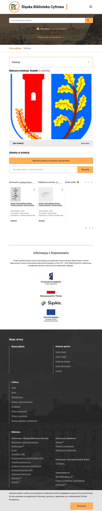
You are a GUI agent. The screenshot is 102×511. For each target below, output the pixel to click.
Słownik (59, 442)
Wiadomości (16, 446)
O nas (14, 450)
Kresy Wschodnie (63, 366)
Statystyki (15, 478)
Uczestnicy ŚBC (18, 454)
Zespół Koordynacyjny (21, 462)
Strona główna (15, 48)
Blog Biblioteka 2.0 (64, 477)
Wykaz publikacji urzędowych (24, 421)
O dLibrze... (60, 463)
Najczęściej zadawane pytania (24, 442)
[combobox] (47, 20)
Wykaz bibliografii (19, 411)
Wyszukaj (85, 169)
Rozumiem (81, 506)
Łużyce (59, 371)
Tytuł (13, 388)
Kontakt (14, 482)
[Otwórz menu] (90, 7)
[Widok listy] (78, 182)
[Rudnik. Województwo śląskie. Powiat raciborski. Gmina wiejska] (18, 194)
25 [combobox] (57, 182)
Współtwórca (17, 397)
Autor (13, 392)
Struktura (14, 221)
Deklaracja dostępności (66, 450)
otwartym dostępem (59, 29)
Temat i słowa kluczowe (21, 402)
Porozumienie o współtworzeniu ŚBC (27, 458)
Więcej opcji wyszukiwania (49, 37)
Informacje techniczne (21, 474)
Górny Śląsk (61, 357)
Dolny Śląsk (61, 352)
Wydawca (15, 406)
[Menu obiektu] (34, 190)
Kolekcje (16, 62)
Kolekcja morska (63, 361)
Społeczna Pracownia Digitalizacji (26, 466)
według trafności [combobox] (26, 182)
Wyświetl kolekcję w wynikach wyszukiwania (51, 161)
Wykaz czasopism (19, 416)
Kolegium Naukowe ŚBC (22, 470)
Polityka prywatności (65, 446)
